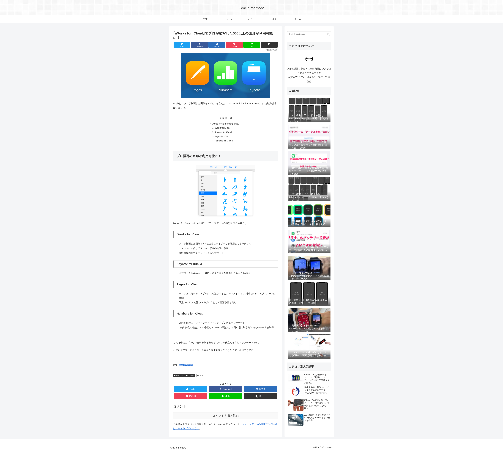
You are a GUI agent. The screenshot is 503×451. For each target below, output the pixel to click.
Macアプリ (180, 375)
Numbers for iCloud (224, 140)
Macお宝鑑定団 (186, 365)
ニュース (191, 375)
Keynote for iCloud (223, 132)
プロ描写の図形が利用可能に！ (226, 123)
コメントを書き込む (225, 415)
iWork (201, 375)
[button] (328, 34)
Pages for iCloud (222, 136)
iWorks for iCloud (223, 128)
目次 (221, 117)
